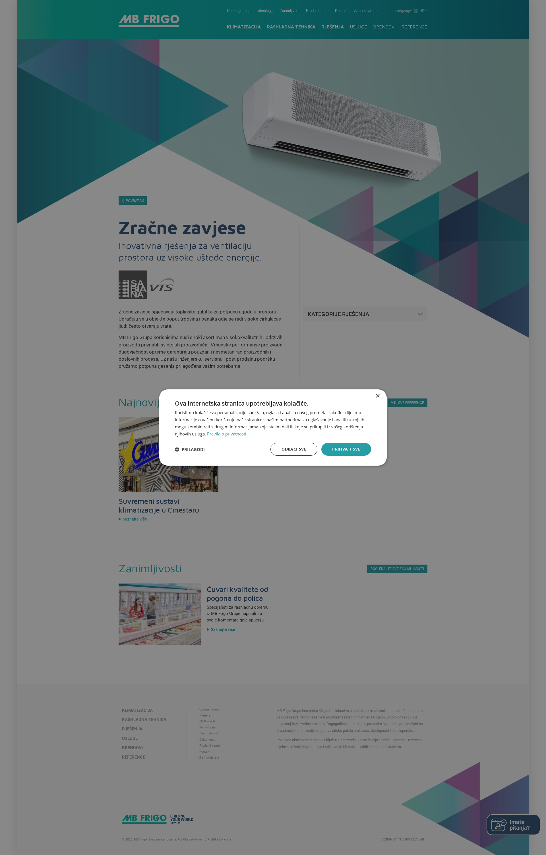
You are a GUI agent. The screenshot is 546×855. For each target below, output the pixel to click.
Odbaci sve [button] (294, 449)
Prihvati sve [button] (346, 449)
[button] (190, 449)
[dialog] (273, 427)
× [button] (377, 396)
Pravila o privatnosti (226, 434)
